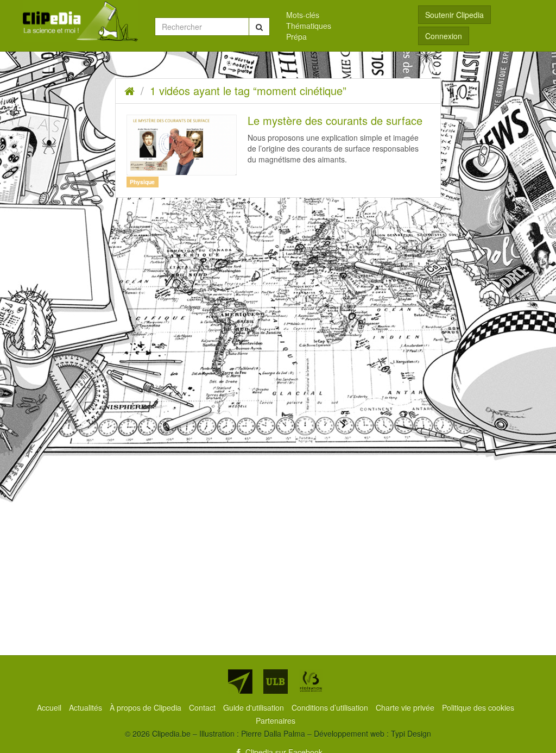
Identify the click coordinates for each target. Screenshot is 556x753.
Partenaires (275, 720)
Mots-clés (302, 14)
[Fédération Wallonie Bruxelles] (311, 681)
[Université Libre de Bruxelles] (275, 681)
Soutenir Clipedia (454, 14)
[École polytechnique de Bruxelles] (240, 681)
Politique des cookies (478, 707)
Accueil (50, 707)
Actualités (86, 707)
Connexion (443, 35)
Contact (203, 707)
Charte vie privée (406, 707)
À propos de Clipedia (147, 707)
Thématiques (308, 25)
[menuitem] (344, 14)
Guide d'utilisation (254, 707)
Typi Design (411, 733)
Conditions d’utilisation (331, 707)
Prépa (296, 36)
